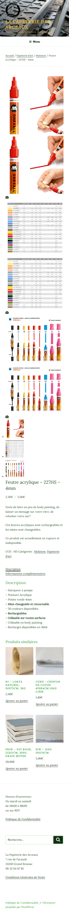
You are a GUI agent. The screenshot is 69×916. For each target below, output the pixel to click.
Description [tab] (13, 569)
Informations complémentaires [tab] (25, 573)
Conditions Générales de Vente (25, 877)
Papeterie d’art (25, 55)
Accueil (10, 55)
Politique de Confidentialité (23, 819)
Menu (36, 41)
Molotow (41, 55)
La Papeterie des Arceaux (28, 24)
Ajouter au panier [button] (17, 700)
